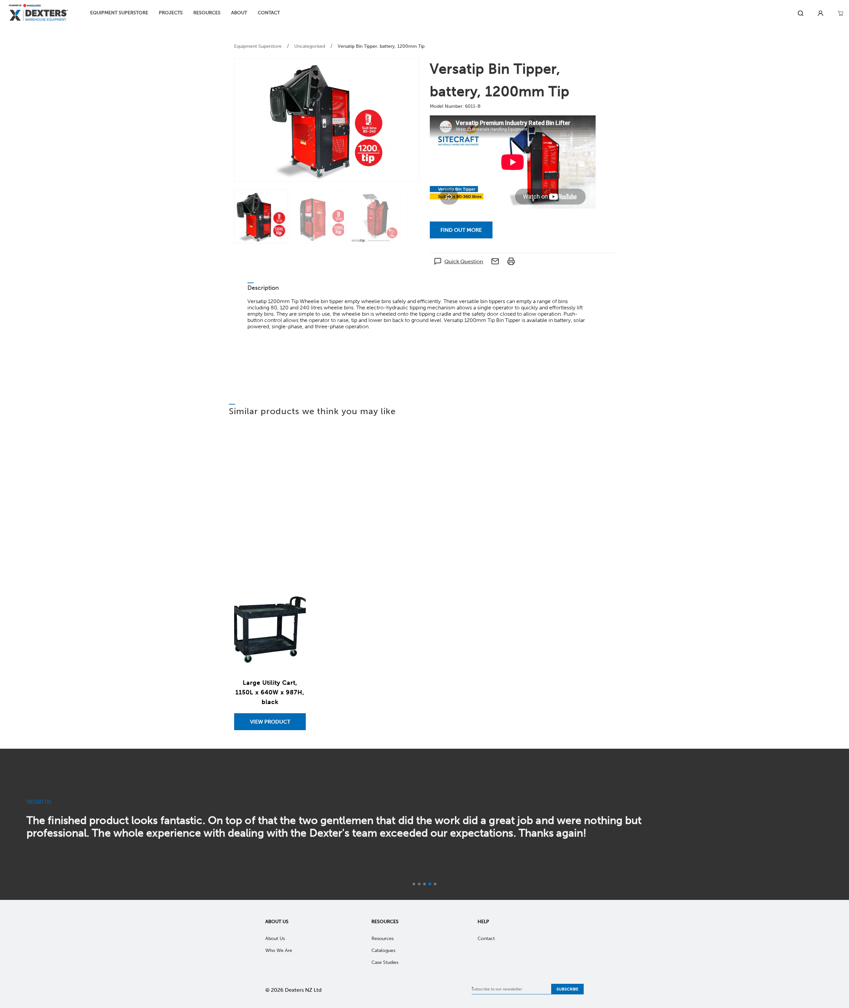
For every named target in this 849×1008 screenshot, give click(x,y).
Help (483, 921)
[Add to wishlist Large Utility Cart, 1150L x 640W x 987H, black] (294, 604)
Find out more (461, 230)
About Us (277, 921)
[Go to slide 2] (419, 884)
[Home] (38, 13)
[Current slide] (429, 884)
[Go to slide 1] (414, 884)
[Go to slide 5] (435, 884)
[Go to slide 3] (424, 884)
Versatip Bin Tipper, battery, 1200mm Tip (381, 46)
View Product (270, 722)
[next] (836, 824)
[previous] (12, 824)
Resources (385, 921)
